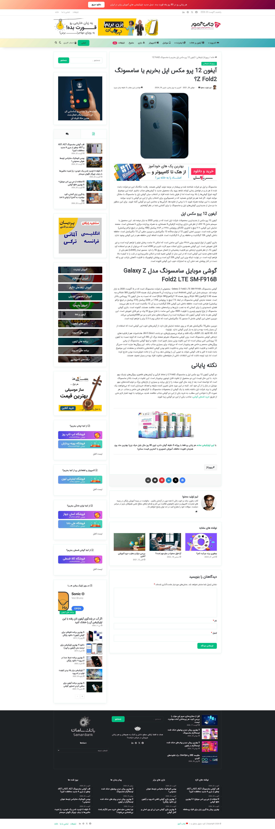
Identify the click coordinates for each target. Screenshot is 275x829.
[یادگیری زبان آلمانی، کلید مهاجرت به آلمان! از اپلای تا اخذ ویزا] (94, 198)
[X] (139, 743)
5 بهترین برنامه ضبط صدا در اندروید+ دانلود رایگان (72, 659)
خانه (57, 12)
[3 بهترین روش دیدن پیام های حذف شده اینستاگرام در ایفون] (210, 746)
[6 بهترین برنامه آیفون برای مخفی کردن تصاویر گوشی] (94, 687)
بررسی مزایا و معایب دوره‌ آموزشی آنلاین (131, 555)
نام (215, 620)
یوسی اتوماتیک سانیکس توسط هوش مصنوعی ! (72, 160)
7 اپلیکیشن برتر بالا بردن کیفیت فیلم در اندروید (71, 672)
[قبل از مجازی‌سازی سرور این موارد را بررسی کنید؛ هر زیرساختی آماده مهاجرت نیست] (210, 720)
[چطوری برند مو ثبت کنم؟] (201, 542)
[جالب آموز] (205, 25)
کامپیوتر (153, 43)
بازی (140, 43)
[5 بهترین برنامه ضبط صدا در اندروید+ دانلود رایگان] (94, 661)
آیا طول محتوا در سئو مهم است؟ (168, 553)
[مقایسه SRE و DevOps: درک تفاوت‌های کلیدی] (210, 759)
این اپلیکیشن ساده (205, 445)
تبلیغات (75, 12)
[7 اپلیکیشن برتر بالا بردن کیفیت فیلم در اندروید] (94, 674)
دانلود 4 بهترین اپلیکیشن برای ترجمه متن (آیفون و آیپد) (72, 646)
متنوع (131, 43)
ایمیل (214, 632)
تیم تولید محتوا (206, 87)
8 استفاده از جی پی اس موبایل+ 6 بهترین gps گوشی (71, 183)
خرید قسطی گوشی (201, 397)
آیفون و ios (196, 43)
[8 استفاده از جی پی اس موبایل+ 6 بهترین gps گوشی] (94, 185)
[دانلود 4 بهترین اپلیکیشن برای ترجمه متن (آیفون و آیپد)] (94, 648)
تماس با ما (66, 12)
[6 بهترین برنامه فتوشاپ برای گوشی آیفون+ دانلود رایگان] (94, 636)
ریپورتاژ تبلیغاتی (203, 57)
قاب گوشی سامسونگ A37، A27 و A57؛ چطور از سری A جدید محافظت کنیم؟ (71, 147)
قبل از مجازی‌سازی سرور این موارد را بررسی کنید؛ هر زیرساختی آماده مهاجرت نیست (184, 719)
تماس (83, 42)
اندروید (213, 43)
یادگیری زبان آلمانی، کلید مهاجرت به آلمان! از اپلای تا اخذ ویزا (71, 197)
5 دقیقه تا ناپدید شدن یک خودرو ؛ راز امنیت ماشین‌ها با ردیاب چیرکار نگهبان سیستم (80, 172)
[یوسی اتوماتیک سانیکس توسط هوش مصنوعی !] (94, 162)
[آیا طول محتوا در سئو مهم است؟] (165, 542)
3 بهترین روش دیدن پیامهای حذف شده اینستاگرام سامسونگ (184, 731)
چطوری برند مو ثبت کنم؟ (206, 553)
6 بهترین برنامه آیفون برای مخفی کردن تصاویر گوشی (73, 684)
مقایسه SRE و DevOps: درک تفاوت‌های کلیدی (183, 757)
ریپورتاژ (209, 467)
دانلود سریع (96, 4)
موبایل (166, 43)
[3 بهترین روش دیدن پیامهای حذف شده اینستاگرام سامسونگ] (210, 733)
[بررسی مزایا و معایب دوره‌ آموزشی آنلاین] (129, 542)
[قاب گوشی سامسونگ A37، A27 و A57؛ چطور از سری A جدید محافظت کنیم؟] (94, 148)
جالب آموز (181, 823)
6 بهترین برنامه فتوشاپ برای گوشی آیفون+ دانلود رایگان (73, 634)
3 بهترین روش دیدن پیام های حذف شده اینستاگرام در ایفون (183, 744)
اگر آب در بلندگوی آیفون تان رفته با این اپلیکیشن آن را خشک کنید (82, 620)
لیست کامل (97, 454)
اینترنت (179, 43)
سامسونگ (206, 289)
